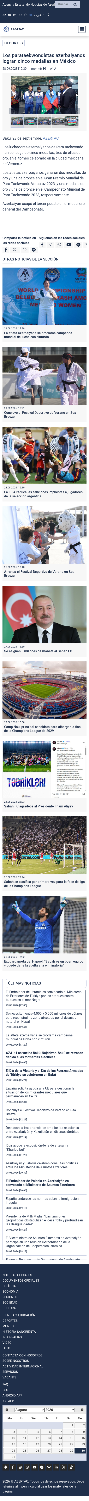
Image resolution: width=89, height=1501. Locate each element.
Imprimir (36, 69)
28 (60, 1450)
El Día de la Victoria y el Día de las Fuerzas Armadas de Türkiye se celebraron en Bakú (44, 1073)
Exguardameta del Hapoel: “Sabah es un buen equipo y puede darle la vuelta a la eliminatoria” (43, 963)
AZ (4, 15)
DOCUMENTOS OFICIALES (20, 1280)
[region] (46, 1125)
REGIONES (9, 1297)
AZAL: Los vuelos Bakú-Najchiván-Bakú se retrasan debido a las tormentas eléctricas (44, 1055)
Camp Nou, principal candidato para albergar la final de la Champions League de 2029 (43, 729)
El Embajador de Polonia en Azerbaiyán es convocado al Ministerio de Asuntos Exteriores (40, 1183)
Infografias (12, 1337)
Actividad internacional (22, 1366)
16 (83, 1438)
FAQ (5, 1384)
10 (13, 1438)
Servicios (10, 1372)
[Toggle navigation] (81, 29)
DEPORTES (13, 43)
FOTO (6, 1348)
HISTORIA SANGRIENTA (19, 1332)
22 (71, 1444)
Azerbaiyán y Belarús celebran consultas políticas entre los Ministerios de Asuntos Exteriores (42, 1165)
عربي (37, 15)
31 (13, 1456)
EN (15, 15)
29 (71, 1450)
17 (13, 1444)
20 (49, 1444)
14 (60, 1438)
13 (49, 1438)
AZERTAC (51, 138)
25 (24, 1450)
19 (37, 1444)
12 (37, 1438)
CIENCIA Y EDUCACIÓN (18, 1315)
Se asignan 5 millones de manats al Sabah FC (38, 651)
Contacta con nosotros (22, 1355)
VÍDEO (6, 1343)
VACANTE (9, 1377)
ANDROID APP (12, 1395)
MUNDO (8, 1326)
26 (37, 1450)
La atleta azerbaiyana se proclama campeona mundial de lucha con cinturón (38, 335)
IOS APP (8, 1401)
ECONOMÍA (10, 1291)
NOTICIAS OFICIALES (17, 1275)
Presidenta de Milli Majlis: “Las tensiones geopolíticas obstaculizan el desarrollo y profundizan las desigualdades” (44, 1220)
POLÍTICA (9, 1286)
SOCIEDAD (9, 1302)
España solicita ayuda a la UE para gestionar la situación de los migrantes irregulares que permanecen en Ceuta (40, 1092)
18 (24, 1444)
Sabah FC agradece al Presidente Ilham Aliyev (38, 806)
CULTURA (9, 1308)
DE (20, 15)
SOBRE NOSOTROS (15, 1361)
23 (83, 1444)
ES (30, 15)
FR (25, 15)
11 (24, 1438)
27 (49, 1450)
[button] (44, 95)
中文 (46, 15)
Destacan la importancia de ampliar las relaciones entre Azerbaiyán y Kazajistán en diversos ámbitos (42, 1130)
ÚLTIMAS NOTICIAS (24, 983)
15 (71, 1438)
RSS (5, 1390)
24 (13, 1450)
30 (83, 1450)
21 (60, 1444)
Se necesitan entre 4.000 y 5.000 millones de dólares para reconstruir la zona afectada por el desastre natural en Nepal (44, 1017)
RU (9, 15)
